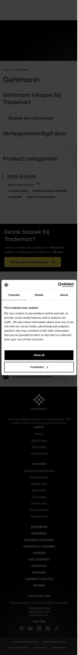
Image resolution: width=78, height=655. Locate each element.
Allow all (39, 355)
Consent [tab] (14, 294)
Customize (37, 367)
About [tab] (64, 294)
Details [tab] (39, 294)
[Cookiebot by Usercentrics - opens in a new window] (58, 285)
